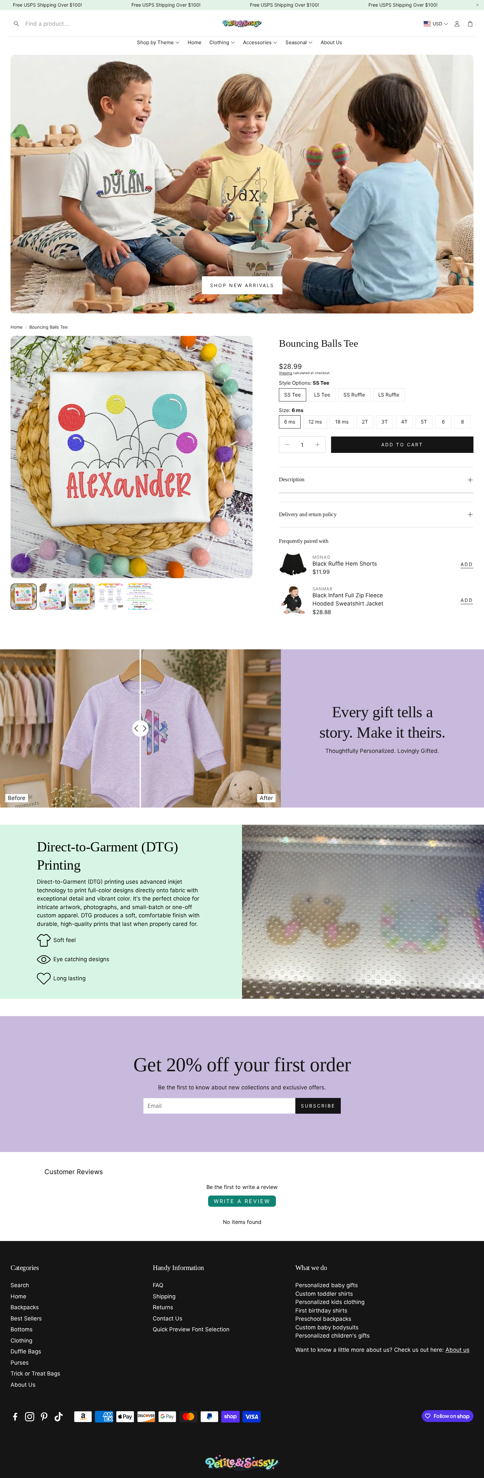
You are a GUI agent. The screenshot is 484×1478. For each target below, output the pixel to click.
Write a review (242, 1201)
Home (17, 327)
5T (424, 422)
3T (384, 422)
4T (404, 422)
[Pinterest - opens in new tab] (44, 1416)
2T (365, 422)
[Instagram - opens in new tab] (29, 1416)
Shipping (285, 373)
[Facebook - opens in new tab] (15, 1416)
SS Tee (292, 395)
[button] (65, 24)
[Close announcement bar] (477, 5)
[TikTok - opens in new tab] (58, 1416)
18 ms (342, 422)
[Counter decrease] (287, 445)
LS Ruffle (388, 395)
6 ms (289, 422)
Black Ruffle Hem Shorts (344, 563)
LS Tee (322, 395)
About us (457, 1349)
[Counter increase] (317, 445)
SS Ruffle (354, 395)
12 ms (315, 422)
